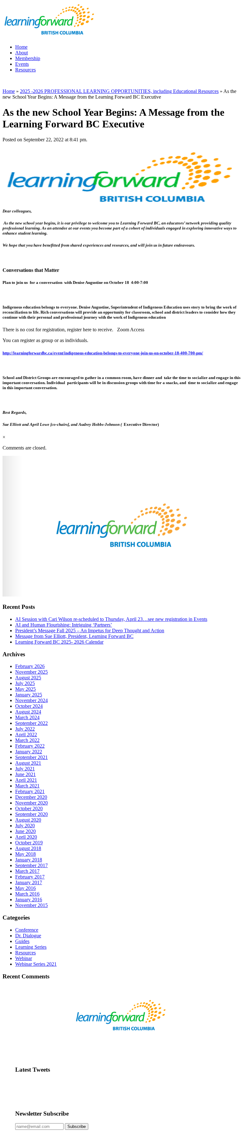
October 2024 (29, 706)
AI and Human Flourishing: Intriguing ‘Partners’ (63, 625)
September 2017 (31, 865)
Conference (26, 930)
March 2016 (27, 894)
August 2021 (28, 763)
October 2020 (29, 808)
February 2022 (30, 746)
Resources (25, 69)
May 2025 (25, 689)
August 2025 (28, 677)
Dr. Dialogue (28, 935)
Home (21, 47)
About (21, 52)
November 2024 (31, 700)
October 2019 (29, 842)
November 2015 (31, 905)
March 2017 (27, 871)
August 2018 (28, 848)
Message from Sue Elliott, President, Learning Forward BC (74, 636)
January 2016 (28, 899)
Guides (22, 941)
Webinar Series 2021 (36, 964)
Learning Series (31, 947)
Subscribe (76, 1126)
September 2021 (31, 757)
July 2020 (25, 825)
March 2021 (27, 785)
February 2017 (30, 876)
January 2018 (28, 859)
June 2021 (25, 774)
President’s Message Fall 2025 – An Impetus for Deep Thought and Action (89, 630)
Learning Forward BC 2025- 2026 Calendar (59, 642)
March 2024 (27, 717)
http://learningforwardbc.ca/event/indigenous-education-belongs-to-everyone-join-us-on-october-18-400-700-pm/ (103, 353)
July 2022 (25, 729)
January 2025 (28, 694)
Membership (27, 58)
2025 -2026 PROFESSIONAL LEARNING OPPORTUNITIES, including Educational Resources (119, 91)
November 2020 (31, 802)
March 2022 (27, 740)
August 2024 (28, 711)
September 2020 (31, 814)
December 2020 (31, 797)
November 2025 (31, 672)
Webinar (23, 958)
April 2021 (26, 780)
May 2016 (25, 888)
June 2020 (25, 831)
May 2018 (25, 854)
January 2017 (28, 882)
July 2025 (25, 683)
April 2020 (26, 837)
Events (22, 64)
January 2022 (28, 751)
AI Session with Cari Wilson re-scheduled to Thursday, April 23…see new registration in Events (111, 619)
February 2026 (30, 666)
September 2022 (31, 723)
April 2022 (26, 734)
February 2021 (30, 791)
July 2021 (25, 768)
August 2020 (28, 820)
